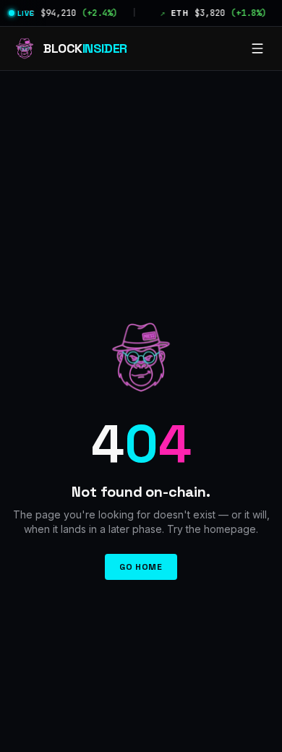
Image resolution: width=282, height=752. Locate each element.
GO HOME (140, 567)
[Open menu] (257, 48)
